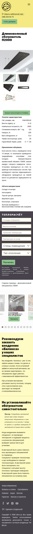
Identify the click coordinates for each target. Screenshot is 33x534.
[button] (31, 61)
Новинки (5, 493)
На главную (6, 6)
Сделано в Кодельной (14, 509)
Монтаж (20, 493)
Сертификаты (23, 489)
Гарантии (5, 496)
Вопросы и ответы (9, 489)
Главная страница (9, 283)
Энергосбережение (9, 485)
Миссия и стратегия (18, 496)
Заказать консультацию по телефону (16, 113)
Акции (12, 493)
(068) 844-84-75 (8, 17)
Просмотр (14, 319)
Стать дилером (9, 21)
